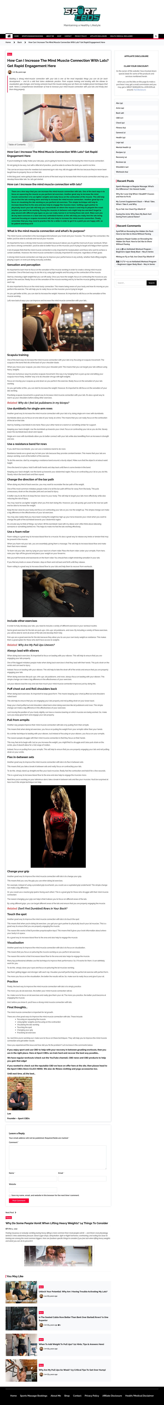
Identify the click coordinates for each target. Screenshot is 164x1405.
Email (61, 1173)
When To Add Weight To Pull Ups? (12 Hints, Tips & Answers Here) (71, 1344)
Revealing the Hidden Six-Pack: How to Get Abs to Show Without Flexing (134, 241)
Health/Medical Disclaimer (121, 36)
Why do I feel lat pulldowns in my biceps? (43, 402)
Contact (68, 36)
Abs (117, 103)
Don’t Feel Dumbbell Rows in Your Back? (42, 908)
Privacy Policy (81, 36)
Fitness (8, 1218)
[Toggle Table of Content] (29, 145)
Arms (118, 108)
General (119, 133)
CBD (118, 118)
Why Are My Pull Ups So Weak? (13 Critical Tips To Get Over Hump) (72, 1370)
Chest (118, 123)
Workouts (120, 172)
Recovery (120, 157)
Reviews (119, 162)
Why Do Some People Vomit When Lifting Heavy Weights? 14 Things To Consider (57, 1223)
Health (119, 137)
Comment (14, 1142)
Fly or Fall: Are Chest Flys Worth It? (131, 209)
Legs (118, 142)
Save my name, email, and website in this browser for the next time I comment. (45, 1195)
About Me (50, 36)
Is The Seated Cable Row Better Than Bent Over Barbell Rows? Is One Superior (73, 1319)
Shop (59, 36)
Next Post (10, 1213)
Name (12, 1173)
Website (12, 1184)
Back (9, 54)
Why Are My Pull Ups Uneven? (36, 645)
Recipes (119, 152)
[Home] (9, 36)
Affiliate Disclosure (98, 36)
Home (16, 36)
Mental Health (122, 147)
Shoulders (120, 167)
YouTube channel (58, 1058)
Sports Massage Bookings (32, 36)
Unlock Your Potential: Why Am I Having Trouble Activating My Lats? (73, 1291)
